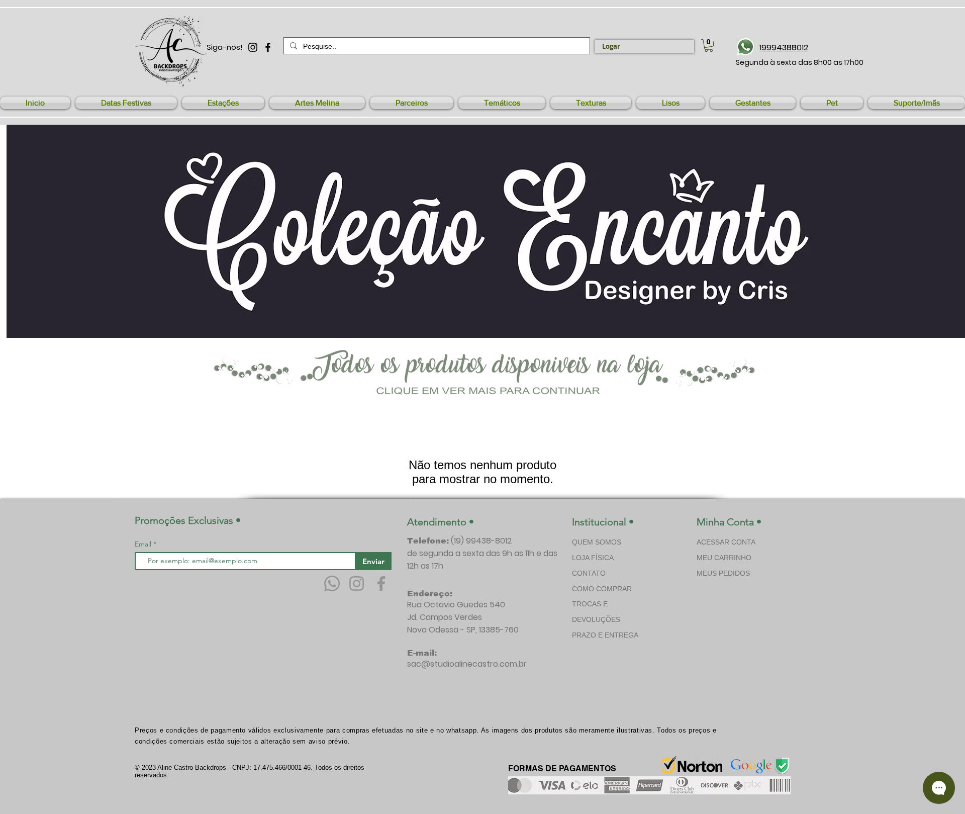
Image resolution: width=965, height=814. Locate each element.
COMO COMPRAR (602, 589)
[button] (126, 103)
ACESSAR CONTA (726, 542)
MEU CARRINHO (724, 558)
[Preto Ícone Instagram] (253, 47)
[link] (708, 45)
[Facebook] (381, 583)
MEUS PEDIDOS (723, 573)
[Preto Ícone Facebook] (268, 47)
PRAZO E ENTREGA (605, 635)
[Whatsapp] (332, 583)
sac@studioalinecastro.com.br (467, 664)
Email (144, 544)
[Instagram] (356, 583)
